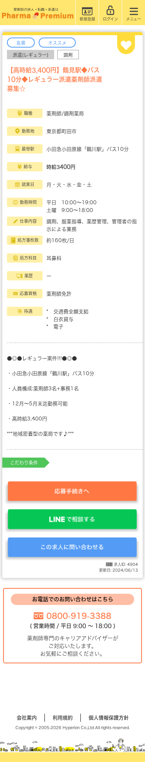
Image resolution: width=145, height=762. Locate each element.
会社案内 (27, 717)
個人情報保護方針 (109, 717)
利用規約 (63, 717)
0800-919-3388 (78, 616)
